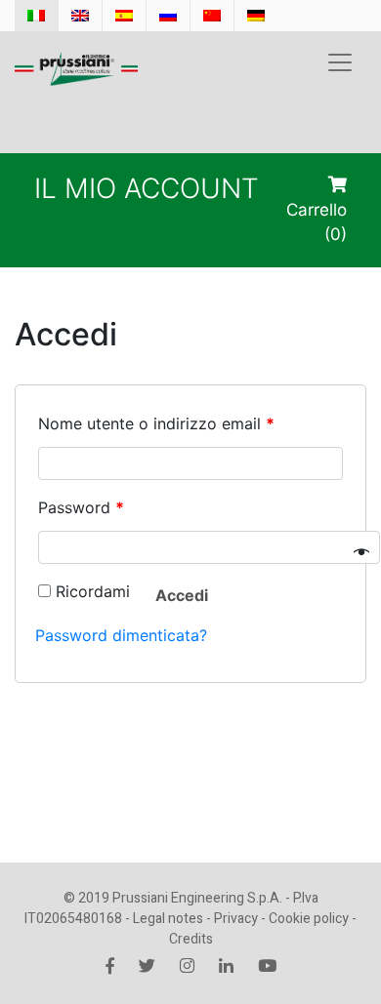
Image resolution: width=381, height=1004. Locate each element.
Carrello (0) (316, 222)
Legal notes (168, 918)
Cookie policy (309, 918)
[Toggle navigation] (340, 62)
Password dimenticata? (121, 635)
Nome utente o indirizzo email (156, 423)
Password (81, 507)
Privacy (236, 918)
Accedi (181, 595)
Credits (191, 939)
